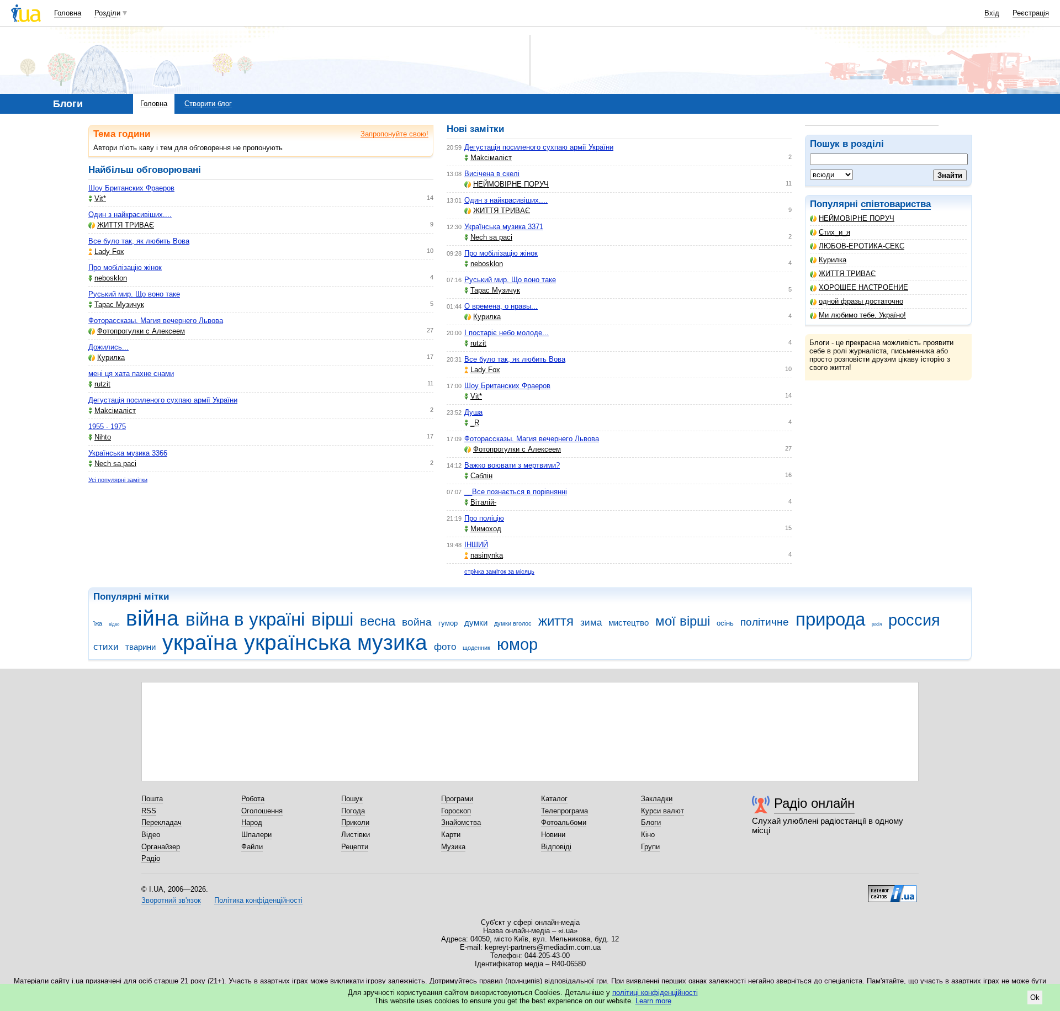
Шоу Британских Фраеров (131, 188)
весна (377, 621)
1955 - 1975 (107, 426)
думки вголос (513, 623)
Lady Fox (109, 251)
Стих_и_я (834, 232)
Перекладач (161, 822)
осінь (725, 623)
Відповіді (556, 847)
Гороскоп (456, 811)
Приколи (355, 822)
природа (830, 619)
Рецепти (354, 847)
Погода (353, 811)
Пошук (352, 799)
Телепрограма (564, 811)
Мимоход (485, 529)
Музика (453, 847)
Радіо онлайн (814, 803)
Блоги (651, 822)
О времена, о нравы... (501, 306)
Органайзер (160, 847)
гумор (448, 623)
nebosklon (110, 278)
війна (152, 618)
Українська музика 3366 (127, 453)
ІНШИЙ (476, 545)
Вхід (991, 13)
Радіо (150, 858)
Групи (650, 847)
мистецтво (628, 622)
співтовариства (896, 204)
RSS (148, 811)
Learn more (653, 1001)
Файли (252, 847)
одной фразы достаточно (861, 301)
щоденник (476, 647)
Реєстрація (1031, 13)
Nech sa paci (115, 463)
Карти (450, 834)
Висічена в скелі (492, 174)
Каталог (554, 799)
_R (474, 423)
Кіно (648, 834)
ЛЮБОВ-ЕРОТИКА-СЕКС (861, 246)
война (417, 622)
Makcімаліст (115, 410)
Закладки (656, 799)
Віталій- (483, 502)
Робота (252, 799)
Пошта (152, 799)
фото (445, 647)
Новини (553, 834)
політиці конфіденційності (655, 992)
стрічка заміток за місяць (499, 571)
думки (475, 622)
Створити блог (208, 103)
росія (877, 624)
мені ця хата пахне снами (131, 373)
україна (199, 642)
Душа (473, 412)
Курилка (832, 260)
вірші (332, 619)
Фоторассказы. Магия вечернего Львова (155, 320)
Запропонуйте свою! (394, 134)
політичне (764, 622)
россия (914, 620)
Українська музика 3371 (503, 227)
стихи (106, 647)
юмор (517, 644)
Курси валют (662, 811)
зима (591, 622)
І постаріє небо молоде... (506, 333)
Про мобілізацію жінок (125, 267)
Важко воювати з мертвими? (512, 465)
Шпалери (256, 834)
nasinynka (486, 555)
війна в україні (245, 619)
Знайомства (461, 822)
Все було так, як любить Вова (138, 241)
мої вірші (682, 621)
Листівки (355, 834)
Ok (1035, 997)
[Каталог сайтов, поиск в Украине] (892, 889)
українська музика (335, 642)
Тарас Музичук (119, 304)
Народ (251, 822)
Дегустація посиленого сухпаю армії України (162, 400)
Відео (150, 834)
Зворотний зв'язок (171, 900)
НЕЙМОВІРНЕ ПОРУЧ (856, 218)
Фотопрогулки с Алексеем (141, 331)
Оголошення (262, 811)
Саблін (481, 476)
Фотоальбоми (563, 822)
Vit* (100, 198)
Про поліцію (484, 518)
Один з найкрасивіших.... (130, 214)
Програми (457, 799)
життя (556, 621)
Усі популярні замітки (117, 480)
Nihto (102, 437)
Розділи (107, 13)
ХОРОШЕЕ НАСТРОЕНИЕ (863, 287)
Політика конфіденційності (258, 900)
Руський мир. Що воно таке (134, 294)
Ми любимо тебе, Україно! (862, 315)
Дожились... (108, 347)
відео (114, 624)
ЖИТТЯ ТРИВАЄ (847, 273)
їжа (97, 623)
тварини (140, 647)
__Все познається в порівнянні (515, 492)
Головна (67, 13)
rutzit (102, 384)
